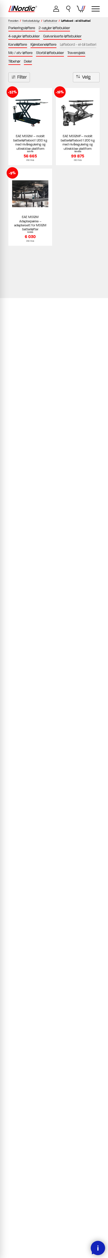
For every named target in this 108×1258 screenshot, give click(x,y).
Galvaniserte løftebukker (62, 36)
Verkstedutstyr (31, 21)
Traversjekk (76, 53)
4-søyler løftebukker (24, 36)
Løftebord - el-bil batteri (78, 44)
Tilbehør (14, 61)
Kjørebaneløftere (43, 44)
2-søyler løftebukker (54, 28)
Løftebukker (50, 21)
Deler (28, 61)
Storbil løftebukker (50, 53)
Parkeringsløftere (21, 28)
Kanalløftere (17, 44)
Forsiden (13, 21)
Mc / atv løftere (20, 53)
